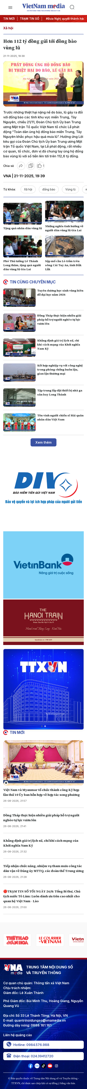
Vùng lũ (70, 189)
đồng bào (48, 189)
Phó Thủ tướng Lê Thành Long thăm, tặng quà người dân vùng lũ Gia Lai (22, 265)
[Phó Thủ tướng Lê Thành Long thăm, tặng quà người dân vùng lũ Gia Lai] (22, 246)
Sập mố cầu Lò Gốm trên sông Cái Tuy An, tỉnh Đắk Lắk (63, 265)
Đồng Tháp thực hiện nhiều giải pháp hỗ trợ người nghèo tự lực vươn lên (59, 319)
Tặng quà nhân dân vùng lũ (22, 228)
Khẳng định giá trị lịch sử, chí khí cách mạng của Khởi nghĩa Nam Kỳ (58, 344)
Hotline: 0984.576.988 (31, 1045)
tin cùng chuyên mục (33, 282)
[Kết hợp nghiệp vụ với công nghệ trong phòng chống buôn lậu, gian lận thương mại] (19, 372)
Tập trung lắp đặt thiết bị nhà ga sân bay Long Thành (59, 392)
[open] (10, 7)
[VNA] (30, 1067)
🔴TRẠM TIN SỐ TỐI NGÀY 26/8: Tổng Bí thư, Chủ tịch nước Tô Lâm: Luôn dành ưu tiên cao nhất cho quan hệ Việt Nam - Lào (41, 896)
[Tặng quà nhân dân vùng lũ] (22, 214)
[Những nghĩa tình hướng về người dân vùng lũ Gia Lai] (64, 212)
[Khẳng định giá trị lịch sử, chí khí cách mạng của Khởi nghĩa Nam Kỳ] (19, 347)
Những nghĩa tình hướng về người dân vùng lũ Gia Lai (64, 228)
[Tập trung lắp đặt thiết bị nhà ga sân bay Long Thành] (19, 397)
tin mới (17, 732)
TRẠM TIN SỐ (29, 18)
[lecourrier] (17, 940)
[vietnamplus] (50, 940)
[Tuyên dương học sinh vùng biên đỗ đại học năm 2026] (19, 297)
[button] (42, 726)
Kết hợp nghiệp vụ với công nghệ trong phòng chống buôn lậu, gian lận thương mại (60, 369)
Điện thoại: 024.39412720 (33, 1056)
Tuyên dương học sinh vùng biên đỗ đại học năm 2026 (60, 292)
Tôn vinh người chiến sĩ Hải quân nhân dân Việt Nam (60, 417)
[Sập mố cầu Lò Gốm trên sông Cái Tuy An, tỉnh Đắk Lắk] (64, 246)
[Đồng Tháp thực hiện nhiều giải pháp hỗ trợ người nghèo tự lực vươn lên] (19, 322)
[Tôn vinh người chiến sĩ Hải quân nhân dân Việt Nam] (19, 422)
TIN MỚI (9, 18)
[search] (77, 7)
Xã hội (8, 28)
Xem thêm (43, 442)
